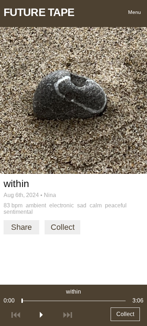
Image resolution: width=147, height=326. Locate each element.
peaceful (116, 205)
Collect (63, 227)
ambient (36, 205)
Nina (50, 195)
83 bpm (13, 205)
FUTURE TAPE (39, 12)
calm (96, 205)
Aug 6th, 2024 (21, 195)
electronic (61, 205)
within (73, 292)
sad (81, 205)
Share (21, 227)
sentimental (18, 212)
